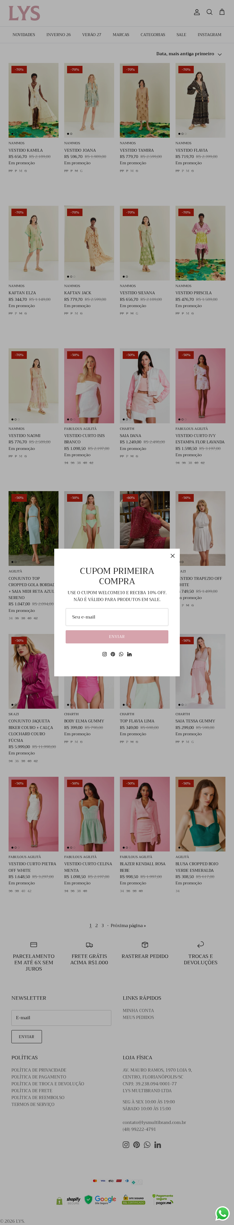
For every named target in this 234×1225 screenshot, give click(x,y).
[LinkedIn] (129, 654)
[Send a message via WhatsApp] (222, 1213)
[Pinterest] (113, 654)
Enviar (117, 636)
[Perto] (172, 556)
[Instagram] (104, 654)
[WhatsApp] (121, 654)
